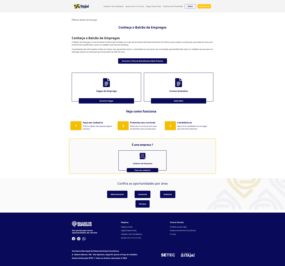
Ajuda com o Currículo (134, 6)
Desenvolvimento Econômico (183, 230)
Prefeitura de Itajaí (178, 227)
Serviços (142, 204)
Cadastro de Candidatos (113, 6)
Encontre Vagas (106, 101)
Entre (190, 6)
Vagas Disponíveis (153, 6)
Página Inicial (126, 227)
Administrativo (117, 194)
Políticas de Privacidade (173, 6)
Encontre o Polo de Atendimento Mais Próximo (142, 61)
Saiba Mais (178, 101)
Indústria (168, 194)
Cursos (173, 234)
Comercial (142, 194)
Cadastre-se (204, 6)
